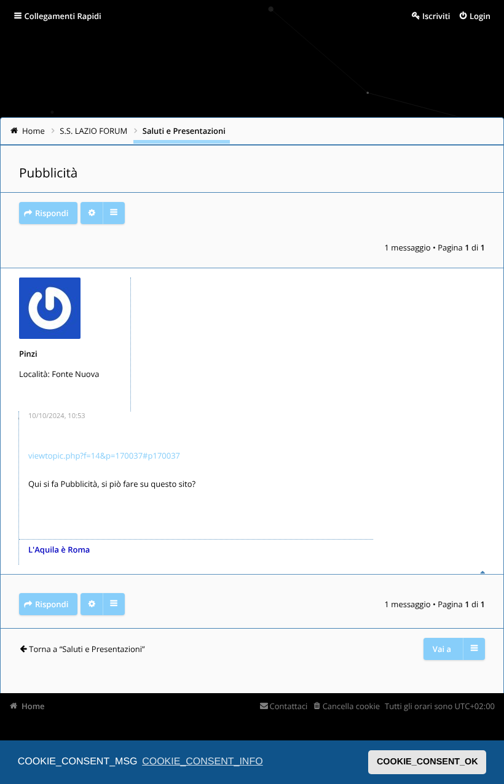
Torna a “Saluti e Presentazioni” (86, 648)
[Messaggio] (19, 418)
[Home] (25, 70)
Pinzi (28, 353)
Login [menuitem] (480, 15)
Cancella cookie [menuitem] (351, 706)
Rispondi (51, 213)
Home (33, 706)
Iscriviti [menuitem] (436, 15)
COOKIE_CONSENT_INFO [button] (202, 761)
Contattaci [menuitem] (288, 706)
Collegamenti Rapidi (63, 15)
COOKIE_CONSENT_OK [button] (427, 762)
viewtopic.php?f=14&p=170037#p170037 (104, 455)
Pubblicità (48, 173)
